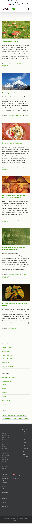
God (4, 388)
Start (20, 418)
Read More (4, 66)
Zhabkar (26, 418)
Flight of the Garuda (5, 480)
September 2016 (8, 366)
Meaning (18, 274)
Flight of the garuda (21, 63)
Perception (18, 115)
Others (5, 498)
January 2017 (7, 351)
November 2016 (8, 359)
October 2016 (7, 363)
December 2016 (8, 355)
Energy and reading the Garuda (12, 143)
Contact (5, 506)
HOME (5, 474)
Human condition (21, 415)
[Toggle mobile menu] (29, 9)
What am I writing (25, 447)
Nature (5, 396)
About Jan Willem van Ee (25, 433)
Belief (21, 220)
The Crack (5, 488)
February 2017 (7, 347)
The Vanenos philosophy (26, 454)
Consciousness (7, 381)
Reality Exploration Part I (10, 93)
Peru (4, 404)
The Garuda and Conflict (10, 41)
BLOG (5, 502)
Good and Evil (5, 65)
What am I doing (25, 441)
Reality (26, 115)
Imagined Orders (6, 276)
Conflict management (12, 63)
